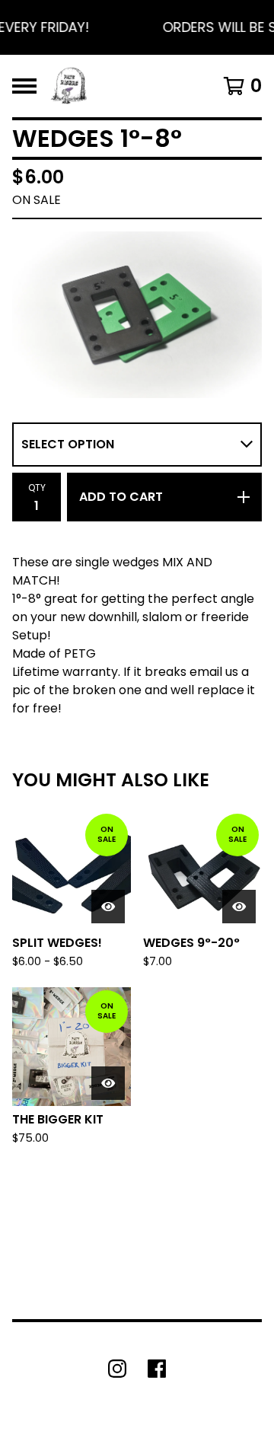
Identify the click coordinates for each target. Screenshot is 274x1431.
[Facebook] (157, 1369)
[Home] (69, 86)
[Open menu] (24, 86)
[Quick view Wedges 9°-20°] (239, 906)
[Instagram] (117, 1369)
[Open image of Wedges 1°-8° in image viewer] (137, 314)
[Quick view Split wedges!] (108, 906)
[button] (137, 27)
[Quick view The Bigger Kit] (108, 1083)
